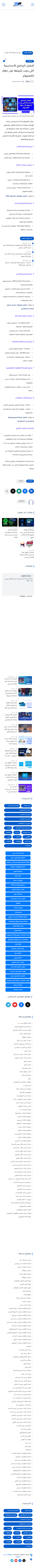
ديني (9, 837)
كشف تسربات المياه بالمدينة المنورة (19, 1391)
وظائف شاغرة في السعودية (22, 1082)
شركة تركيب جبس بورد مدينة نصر (20, 1412)
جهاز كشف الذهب (25, 1284)
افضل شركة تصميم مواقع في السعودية (19, 1213)
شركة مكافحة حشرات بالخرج (18, 917)
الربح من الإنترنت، (25, 819)
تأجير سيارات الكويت (24, 1106)
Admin (28, 81)
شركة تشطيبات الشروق (23, 1484)
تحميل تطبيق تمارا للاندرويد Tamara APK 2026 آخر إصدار (27, 555)
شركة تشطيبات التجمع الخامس (21, 1474)
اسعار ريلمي (18, 958)
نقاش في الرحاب (25, 1436)
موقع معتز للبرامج (25, 1092)
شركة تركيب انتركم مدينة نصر (21, 1165)
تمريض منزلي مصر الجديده (22, 1182)
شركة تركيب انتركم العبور (23, 1175)
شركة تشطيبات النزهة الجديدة (21, 1453)
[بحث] (3, 4)
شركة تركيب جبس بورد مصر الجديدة (19, 1408)
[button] (25, 491)
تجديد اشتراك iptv (25, 1260)
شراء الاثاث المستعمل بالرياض (21, 1401)
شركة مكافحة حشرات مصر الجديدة (20, 1308)
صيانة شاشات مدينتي (24, 1267)
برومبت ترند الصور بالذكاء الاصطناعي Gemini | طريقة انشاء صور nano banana (11, 694)
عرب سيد (28, 1443)
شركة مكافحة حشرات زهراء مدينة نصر (19, 1322)
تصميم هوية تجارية (25, 1274)
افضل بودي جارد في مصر (23, 1377)
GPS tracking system (18, 885)
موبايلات (28, 846)
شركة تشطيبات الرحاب (23, 1477)
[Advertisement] (18, 31)
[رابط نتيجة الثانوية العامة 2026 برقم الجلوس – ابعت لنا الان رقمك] (25, 752)
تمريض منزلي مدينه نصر (23, 1196)
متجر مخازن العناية (18, 949)
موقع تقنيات (27, 1294)
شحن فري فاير (26, 1075)
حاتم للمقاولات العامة (18, 867)
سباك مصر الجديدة (25, 1350)
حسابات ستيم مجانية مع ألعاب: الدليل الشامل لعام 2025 (18, 264)
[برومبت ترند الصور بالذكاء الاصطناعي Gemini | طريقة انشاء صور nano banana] (25, 692)
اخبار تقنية (27, 805)
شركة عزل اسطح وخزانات (22, 1026)
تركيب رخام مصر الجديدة (18, 971)
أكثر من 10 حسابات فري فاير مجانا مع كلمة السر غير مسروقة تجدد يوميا (10, 682)
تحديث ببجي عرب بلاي (24, 1040)
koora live (18, 876)
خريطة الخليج (18, 871)
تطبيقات (29, 61)
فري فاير (28, 841)
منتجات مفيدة (26, 1301)
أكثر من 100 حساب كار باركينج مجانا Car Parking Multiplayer (10, 742)
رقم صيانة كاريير (18, 926)
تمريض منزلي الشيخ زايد (23, 1192)
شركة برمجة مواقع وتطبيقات (18, 921)
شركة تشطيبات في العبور (23, 1481)
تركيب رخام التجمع (18, 962)
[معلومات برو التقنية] (18, 4)
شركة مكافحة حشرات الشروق (21, 1343)
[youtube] (14, 1004)
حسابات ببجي (18, 894)
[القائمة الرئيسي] (32, 4)
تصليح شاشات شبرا (24, 1127)
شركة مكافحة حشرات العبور (22, 1339)
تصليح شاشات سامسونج (23, 1113)
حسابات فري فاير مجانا (23, 1089)
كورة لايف (18, 944)
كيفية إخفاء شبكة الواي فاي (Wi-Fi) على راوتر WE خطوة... (17, 255)
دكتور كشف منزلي (25, 1033)
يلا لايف (28, 1346)
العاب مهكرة (18, 989)
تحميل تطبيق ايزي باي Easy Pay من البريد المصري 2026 (11, 778)
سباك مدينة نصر (26, 1353)
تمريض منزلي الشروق (24, 1185)
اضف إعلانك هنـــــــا (24, 1023)
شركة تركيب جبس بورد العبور (21, 1422)
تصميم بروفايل (26, 1037)
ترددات (17, 832)
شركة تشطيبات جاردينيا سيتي (21, 1467)
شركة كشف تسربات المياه (22, 1381)
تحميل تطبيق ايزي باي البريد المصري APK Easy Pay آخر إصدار (11, 765)
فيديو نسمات (18, 908)
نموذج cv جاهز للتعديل (24, 1199)
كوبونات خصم (18, 880)
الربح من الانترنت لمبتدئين (23, 1047)
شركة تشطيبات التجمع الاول (22, 1470)
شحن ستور (27, 1061)
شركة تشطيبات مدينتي (23, 1488)
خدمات (18, 837)
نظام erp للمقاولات (25, 1206)
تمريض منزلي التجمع (24, 1189)
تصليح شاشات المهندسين (23, 1134)
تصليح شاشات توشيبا (24, 1116)
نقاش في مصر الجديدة (24, 1425)
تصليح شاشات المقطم (24, 1123)
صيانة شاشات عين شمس (23, 1263)
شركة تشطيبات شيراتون (23, 1456)
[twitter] (27, 1004)
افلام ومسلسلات (13, 805)
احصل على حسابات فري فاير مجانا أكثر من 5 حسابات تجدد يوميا (10, 789)
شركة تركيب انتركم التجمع (22, 1168)
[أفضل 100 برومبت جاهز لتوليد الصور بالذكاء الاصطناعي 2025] (25, 716)
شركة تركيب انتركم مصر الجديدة (20, 1161)
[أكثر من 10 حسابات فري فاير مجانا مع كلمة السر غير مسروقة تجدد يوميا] (25, 680)
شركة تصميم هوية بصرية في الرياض (18, 862)
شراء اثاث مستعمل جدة (23, 1405)
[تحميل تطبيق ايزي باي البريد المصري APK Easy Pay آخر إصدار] (25, 764)
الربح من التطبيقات (24, 823)
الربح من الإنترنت (25, 814)
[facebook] (21, 1004)
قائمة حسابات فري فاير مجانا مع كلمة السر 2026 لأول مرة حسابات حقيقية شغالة (10, 729)
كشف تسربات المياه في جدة (22, 1388)
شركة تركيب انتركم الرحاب (22, 1172)
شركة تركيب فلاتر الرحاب (23, 1151)
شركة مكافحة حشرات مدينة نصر (20, 1319)
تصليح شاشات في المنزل (23, 1140)
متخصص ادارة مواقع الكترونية (18, 939)
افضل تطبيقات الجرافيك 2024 (16, 196)
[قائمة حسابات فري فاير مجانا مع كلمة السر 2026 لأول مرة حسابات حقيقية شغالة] (25, 728)
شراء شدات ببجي (18, 853)
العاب (9, 828)
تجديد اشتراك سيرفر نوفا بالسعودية (18, 935)
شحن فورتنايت (26, 1068)
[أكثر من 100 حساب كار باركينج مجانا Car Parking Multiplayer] (25, 740)
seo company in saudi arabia (22, 1398)
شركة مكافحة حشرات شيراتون (21, 1315)
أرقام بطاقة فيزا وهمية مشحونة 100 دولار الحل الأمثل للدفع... (17, 247)
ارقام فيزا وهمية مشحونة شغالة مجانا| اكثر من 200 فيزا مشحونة (11, 705)
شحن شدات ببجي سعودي (22, 1058)
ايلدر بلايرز (27, 1367)
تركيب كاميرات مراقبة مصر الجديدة (18, 980)
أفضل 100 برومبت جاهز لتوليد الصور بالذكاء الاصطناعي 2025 (11, 718)
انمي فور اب (27, 1085)
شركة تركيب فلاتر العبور (23, 1158)
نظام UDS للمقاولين (24, 1216)
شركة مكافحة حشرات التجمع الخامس (19, 1332)
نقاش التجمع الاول (25, 1432)
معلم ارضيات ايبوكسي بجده (22, 1099)
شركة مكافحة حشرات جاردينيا (21, 1325)
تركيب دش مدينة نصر (18, 899)
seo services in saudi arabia (22, 1394)
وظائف (18, 903)
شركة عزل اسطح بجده (23, 1096)
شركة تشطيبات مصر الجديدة (22, 1491)
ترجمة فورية (18, 930)
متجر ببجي (27, 1051)
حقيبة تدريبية (18, 985)
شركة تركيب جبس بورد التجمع (21, 1415)
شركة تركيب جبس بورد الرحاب (21, 1418)
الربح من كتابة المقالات (23, 828)
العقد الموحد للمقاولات (23, 1210)
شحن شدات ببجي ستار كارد (22, 1054)
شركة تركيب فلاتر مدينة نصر (22, 1147)
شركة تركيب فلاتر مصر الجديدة (21, 1144)
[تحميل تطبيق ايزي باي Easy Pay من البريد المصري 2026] (25, 776)
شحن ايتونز (27, 1064)
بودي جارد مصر (26, 1374)
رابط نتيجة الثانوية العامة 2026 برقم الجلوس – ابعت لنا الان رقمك (11, 754)
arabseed (28, 1449)
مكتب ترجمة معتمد (18, 889)
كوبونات (18, 841)
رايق (29, 1078)
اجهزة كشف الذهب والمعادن (22, 1287)
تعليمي (28, 837)
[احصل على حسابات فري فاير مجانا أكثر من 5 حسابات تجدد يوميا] (25, 788)
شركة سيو (18, 953)
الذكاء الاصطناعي (25, 810)
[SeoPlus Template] (31, 1555)
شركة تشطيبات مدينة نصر (22, 1460)
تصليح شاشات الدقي (24, 1130)
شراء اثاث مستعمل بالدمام (22, 1044)
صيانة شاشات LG (25, 1109)
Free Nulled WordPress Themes (21, 1203)
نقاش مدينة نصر (26, 1429)
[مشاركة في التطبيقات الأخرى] (7, 491)
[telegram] (8, 1004)
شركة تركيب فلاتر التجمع (23, 1154)
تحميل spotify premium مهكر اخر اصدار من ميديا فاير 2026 (11, 533)
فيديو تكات (18, 912)
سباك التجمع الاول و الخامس (22, 1357)
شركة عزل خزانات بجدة (23, 1102)
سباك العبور (27, 1363)
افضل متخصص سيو (18, 858)
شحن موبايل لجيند (25, 1071)
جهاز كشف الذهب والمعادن (22, 1281)
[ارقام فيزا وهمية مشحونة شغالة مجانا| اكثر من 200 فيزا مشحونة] (25, 704)
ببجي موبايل (27, 832)
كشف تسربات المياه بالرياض (22, 1030)
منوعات (8, 841)
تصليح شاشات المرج (24, 1137)
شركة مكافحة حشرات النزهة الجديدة (19, 1312)
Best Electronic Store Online (22, 1370)
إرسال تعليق (26, 576)
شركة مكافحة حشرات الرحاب (21, 1336)
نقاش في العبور (26, 1439)
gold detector (27, 1291)
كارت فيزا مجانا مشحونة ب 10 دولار (19, 1179)
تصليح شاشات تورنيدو (24, 1120)
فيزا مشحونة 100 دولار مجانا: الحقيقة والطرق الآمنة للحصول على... (12, 53)
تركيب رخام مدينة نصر (18, 967)
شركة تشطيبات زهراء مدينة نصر (21, 1463)
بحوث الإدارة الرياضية (24, 1494)
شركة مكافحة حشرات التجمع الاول (20, 1329)
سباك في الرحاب (25, 1360)
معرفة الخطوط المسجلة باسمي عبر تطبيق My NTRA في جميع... (27, 533)
